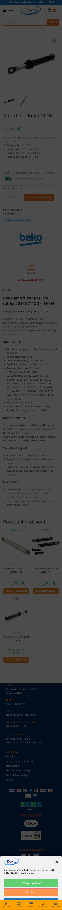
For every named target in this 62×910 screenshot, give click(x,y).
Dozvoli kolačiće (31, 883)
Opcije (31, 901)
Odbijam (31, 892)
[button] (56, 862)
